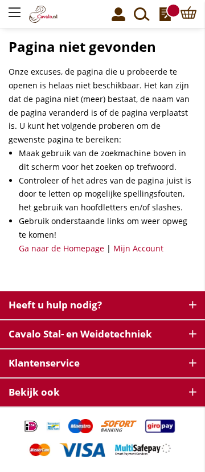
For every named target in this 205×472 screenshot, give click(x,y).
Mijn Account (138, 248)
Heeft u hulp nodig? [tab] (55, 304)
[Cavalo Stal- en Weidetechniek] (50, 14)
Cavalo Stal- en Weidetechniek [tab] (80, 333)
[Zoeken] (142, 14)
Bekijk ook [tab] (34, 391)
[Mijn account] (118, 14)
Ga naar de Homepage (61, 248)
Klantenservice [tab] (44, 362)
